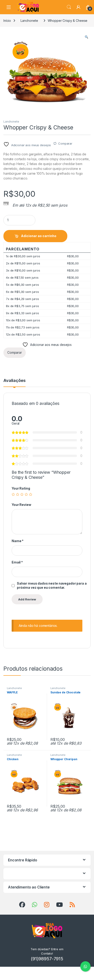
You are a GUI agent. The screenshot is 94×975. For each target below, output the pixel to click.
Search (68, 7)
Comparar (65, 143)
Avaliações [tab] (14, 380)
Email (17, 562)
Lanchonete (29, 20)
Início (7, 20)
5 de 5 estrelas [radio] (30, 494)
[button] (86, 37)
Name (18, 541)
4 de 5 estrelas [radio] (26, 494)
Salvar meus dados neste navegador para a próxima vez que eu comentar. (51, 585)
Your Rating (21, 488)
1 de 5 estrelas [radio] (13, 494)
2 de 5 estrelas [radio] (17, 494)
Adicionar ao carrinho (38, 236)
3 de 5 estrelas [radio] (22, 494)
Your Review (21, 505)
